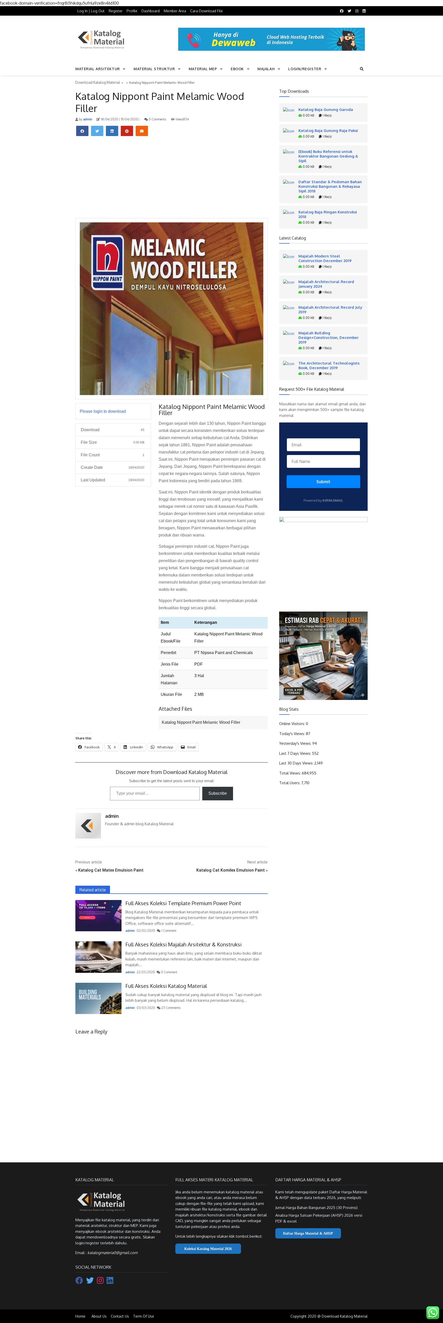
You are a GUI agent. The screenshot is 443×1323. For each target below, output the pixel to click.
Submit (323, 481)
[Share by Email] (142, 131)
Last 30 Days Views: (296, 763)
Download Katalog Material (97, 82)
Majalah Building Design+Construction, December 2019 (328, 337)
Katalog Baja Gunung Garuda (325, 109)
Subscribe (217, 793)
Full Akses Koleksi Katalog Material (166, 986)
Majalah (266, 69)
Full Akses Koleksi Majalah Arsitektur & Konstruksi (183, 944)
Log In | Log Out (91, 11)
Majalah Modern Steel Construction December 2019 (324, 258)
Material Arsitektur (97, 69)
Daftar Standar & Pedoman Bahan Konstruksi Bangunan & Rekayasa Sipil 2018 (330, 186)
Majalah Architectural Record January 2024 (326, 283)
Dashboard (151, 11)
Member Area (175, 11)
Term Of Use (143, 1316)
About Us (99, 1316)
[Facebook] (79, 1281)
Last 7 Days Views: (295, 753)
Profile (132, 11)
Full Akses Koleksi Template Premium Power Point (183, 903)
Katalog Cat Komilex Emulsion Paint (230, 870)
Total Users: (290, 782)
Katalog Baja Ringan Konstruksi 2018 (327, 214)
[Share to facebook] (82, 131)
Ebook (237, 69)
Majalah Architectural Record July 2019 (330, 309)
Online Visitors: (292, 723)
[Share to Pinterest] (127, 131)
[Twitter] (90, 1281)
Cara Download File (206, 11)
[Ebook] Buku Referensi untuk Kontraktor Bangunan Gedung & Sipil (328, 156)
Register (116, 11)
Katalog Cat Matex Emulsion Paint (111, 870)
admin (87, 119)
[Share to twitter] (97, 131)
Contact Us (120, 1316)
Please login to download (103, 411)
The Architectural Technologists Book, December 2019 (328, 365)
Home (80, 1316)
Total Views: (290, 773)
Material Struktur (154, 69)
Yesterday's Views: (295, 743)
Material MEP (203, 69)
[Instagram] (101, 1281)
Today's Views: (292, 733)
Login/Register (304, 69)
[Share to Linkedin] (112, 131)
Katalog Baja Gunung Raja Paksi (328, 130)
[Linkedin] (110, 1281)
